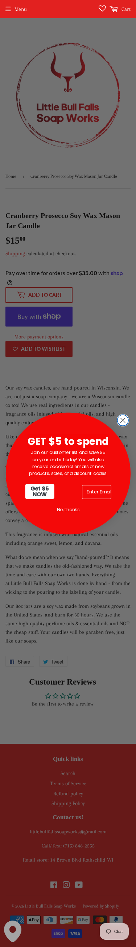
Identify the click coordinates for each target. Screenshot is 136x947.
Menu (21, 9)
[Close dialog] (122, 420)
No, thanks (68, 509)
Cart (125, 9)
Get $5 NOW (39, 491)
